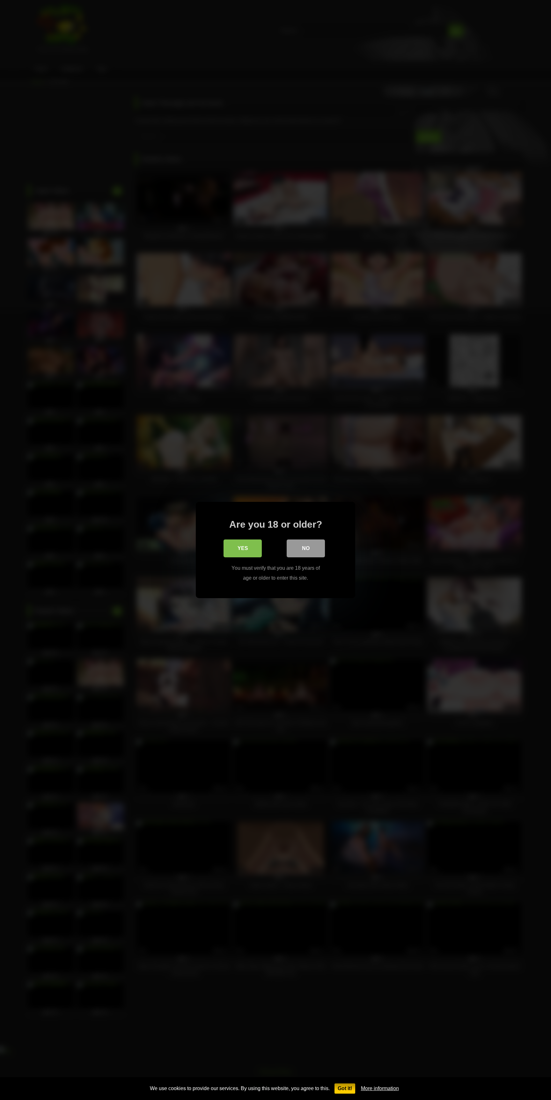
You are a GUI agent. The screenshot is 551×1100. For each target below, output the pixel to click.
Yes (243, 548)
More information (380, 1088)
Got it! (345, 1088)
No (306, 548)
